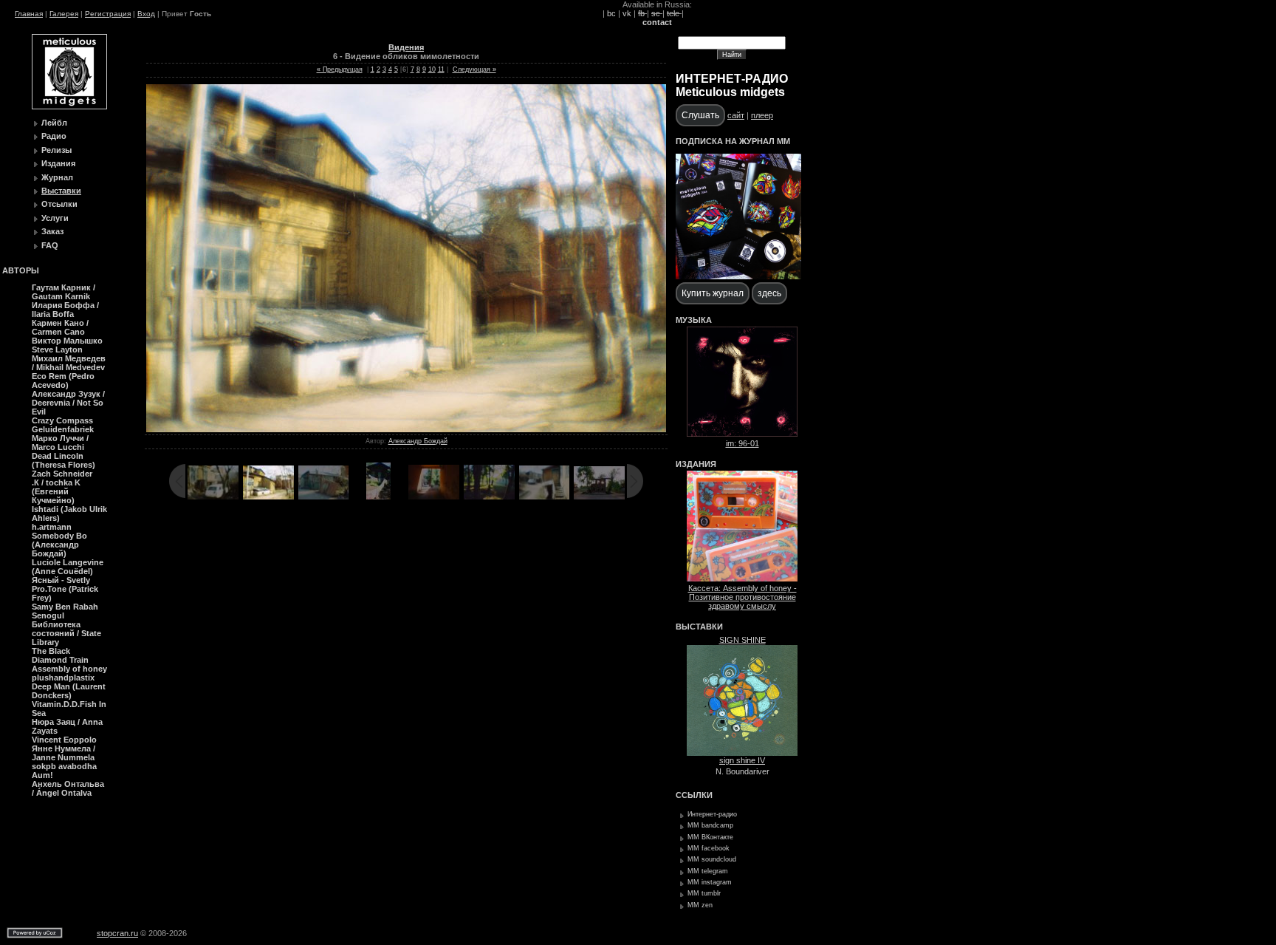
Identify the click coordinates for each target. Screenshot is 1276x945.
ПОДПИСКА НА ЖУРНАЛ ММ (733, 141)
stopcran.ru (117, 933)
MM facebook (708, 848)
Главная (29, 14)
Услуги (55, 218)
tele (674, 13)
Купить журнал (713, 293)
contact (657, 22)
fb (642, 13)
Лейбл (54, 122)
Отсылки (59, 203)
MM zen (700, 905)
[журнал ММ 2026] (738, 276)
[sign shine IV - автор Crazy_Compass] (742, 752)
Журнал (57, 177)
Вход (146, 14)
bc (611, 13)
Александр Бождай (417, 441)
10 (432, 69)
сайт (735, 115)
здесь (769, 293)
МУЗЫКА (694, 319)
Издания (58, 163)
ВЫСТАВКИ (699, 626)
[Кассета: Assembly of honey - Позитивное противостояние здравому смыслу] (742, 578)
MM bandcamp (710, 825)
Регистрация (108, 14)
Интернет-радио (712, 814)
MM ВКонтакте (710, 837)
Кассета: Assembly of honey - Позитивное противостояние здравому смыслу (742, 597)
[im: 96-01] (742, 433)
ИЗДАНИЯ (696, 464)
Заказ (52, 231)
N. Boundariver (742, 771)
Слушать (700, 115)
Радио (53, 136)
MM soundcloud (711, 859)
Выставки (61, 190)
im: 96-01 (742, 443)
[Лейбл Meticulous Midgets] (69, 106)
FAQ (49, 245)
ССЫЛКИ (694, 795)
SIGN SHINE (742, 639)
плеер (762, 115)
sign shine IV (742, 760)
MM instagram (709, 882)
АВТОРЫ (20, 270)
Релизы (56, 150)
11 (441, 69)
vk (626, 13)
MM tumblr (704, 893)
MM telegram (707, 871)
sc (656, 13)
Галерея (63, 14)
